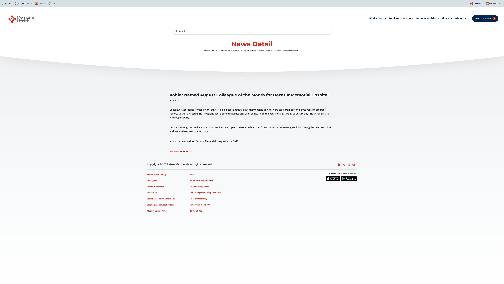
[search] (175, 31)
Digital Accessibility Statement (161, 198)
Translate (478, 3)
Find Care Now (483, 18)
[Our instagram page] (349, 164)
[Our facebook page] (339, 164)
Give (54, 3)
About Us (461, 18)
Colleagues (152, 180)
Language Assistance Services (160, 205)
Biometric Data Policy (156, 174)
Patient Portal (25, 3)
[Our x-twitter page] (344, 164)
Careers (42, 3)
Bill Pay (8, 3)
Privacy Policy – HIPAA (200, 205)
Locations (408, 18)
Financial (447, 18)
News (224, 51)
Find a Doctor (377, 18)
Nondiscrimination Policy (201, 180)
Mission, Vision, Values (157, 211)
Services (394, 18)
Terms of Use (196, 211)
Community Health (155, 186)
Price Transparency (198, 198)
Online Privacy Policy (199, 186)
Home (207, 51)
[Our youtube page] (353, 164)
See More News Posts (180, 151)
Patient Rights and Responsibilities (205, 192)
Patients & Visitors (427, 18)
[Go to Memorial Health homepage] (21, 19)
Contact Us (494, 3)
